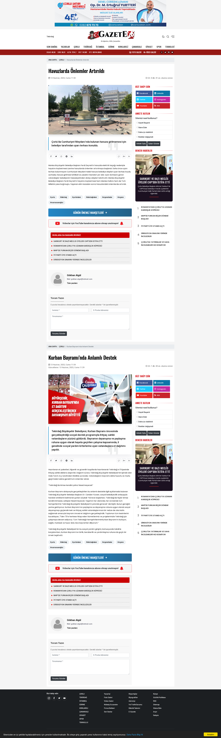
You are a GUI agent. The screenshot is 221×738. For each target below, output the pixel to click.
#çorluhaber (76, 197)
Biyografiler (133, 697)
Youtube (143, 106)
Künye (155, 694)
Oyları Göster (153, 144)
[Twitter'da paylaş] (56, 156)
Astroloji (132, 701)
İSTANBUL (100, 46)
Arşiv (155, 712)
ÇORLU (77, 46)
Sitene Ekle (157, 708)
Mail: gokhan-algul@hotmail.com (79, 279)
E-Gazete (132, 712)
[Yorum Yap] (119, 156)
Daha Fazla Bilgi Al (135, 734)
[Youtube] (172, 52)
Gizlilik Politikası (159, 697)
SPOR (159, 46)
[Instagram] (168, 52)
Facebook (144, 93)
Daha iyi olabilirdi (145, 132)
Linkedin (160, 93)
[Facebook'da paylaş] (51, 156)
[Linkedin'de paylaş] (72, 156)
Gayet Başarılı (144, 123)
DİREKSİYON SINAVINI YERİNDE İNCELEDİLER (73, 260)
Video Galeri (108, 701)
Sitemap (156, 705)
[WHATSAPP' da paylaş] (61, 156)
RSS (158, 106)
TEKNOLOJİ (169, 46)
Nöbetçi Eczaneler (111, 705)
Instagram (161, 99)
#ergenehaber (107, 197)
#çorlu (52, 197)
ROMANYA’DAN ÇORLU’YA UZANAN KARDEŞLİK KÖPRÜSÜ (78, 246)
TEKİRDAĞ (87, 46)
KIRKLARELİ (123, 46)
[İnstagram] (49, 698)
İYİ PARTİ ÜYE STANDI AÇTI (65, 255)
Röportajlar (133, 694)
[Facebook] (161, 52)
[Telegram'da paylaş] (66, 156)
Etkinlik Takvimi (134, 708)
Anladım (210, 734)
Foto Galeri (108, 697)
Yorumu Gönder (58, 334)
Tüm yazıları (72, 283)
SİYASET (149, 46)
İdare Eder (142, 127)
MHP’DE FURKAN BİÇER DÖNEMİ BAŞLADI (71, 250)
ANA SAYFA (52, 60)
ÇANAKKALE (137, 46)
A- (129, 156)
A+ (124, 156)
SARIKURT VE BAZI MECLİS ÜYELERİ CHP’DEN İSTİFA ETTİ (78, 241)
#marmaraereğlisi (56, 202)
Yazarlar (107, 694)
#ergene (120, 197)
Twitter (142, 99)
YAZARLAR (65, 46)
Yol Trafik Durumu (135, 705)
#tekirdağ (63, 197)
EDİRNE (111, 46)
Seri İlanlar (108, 712)
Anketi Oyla (141, 144)
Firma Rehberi (109, 708)
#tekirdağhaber (91, 197)
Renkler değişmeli (145, 137)
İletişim (156, 715)
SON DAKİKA (52, 46)
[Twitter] (165, 52)
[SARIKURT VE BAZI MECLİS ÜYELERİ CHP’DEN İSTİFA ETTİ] (154, 165)
